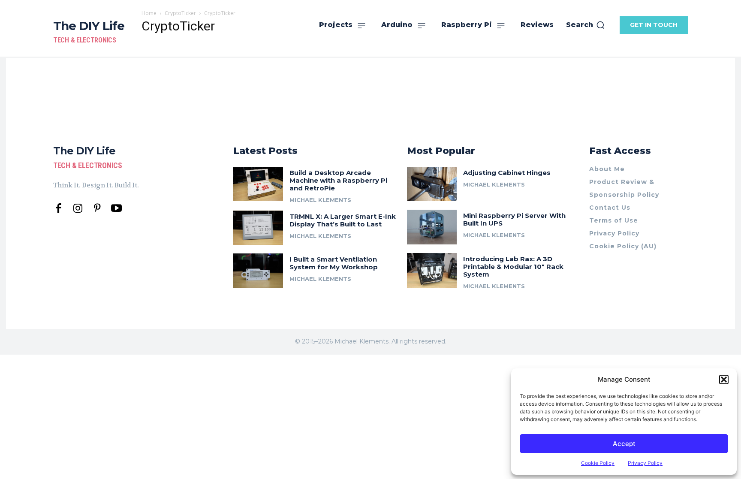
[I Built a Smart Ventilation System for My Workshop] (258, 270)
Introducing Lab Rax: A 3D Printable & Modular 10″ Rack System (513, 266)
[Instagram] (77, 208)
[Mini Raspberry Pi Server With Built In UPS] (432, 227)
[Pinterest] (97, 208)
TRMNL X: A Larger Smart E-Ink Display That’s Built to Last (342, 220)
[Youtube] (116, 208)
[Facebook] (58, 208)
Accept (624, 444)
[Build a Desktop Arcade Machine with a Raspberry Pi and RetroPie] (258, 184)
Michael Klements (320, 199)
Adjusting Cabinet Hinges (507, 173)
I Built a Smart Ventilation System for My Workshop (333, 263)
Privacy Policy (645, 463)
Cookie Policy (597, 463)
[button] (724, 379)
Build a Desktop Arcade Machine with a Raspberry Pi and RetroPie (338, 180)
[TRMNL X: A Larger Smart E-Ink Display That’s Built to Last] (258, 228)
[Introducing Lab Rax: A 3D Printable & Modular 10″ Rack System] (432, 270)
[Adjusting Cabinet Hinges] (432, 184)
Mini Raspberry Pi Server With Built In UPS (514, 219)
